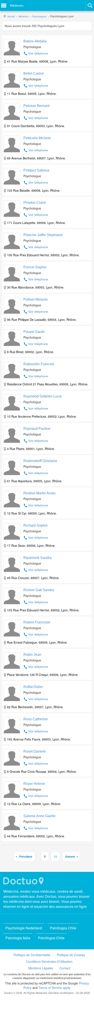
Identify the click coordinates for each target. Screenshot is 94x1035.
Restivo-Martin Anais (39, 493)
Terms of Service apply (54, 987)
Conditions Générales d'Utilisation (49, 961)
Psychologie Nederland (23, 927)
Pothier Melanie (35, 299)
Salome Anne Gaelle (39, 816)
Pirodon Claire (34, 202)
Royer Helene (34, 784)
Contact (64, 968)
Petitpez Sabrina (36, 170)
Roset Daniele (34, 751)
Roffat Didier (33, 687)
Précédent (25, 856)
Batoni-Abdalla (35, 41)
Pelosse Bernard (36, 106)
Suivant (70, 856)
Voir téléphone (38, 53)
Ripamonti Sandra (37, 558)
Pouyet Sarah (34, 332)
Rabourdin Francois (38, 364)
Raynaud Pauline (36, 428)
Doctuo (24, 881)
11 (55, 856)
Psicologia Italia (17, 937)
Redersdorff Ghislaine (40, 461)
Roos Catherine (35, 719)
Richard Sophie (35, 525)
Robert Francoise (36, 622)
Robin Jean (32, 654)
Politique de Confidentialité (32, 955)
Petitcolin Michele (37, 138)
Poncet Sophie (34, 267)
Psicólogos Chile (63, 927)
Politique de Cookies (71, 955)
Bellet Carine (33, 73)
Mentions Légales (40, 968)
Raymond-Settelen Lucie (42, 396)
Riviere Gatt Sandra (38, 590)
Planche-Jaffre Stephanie (43, 235)
